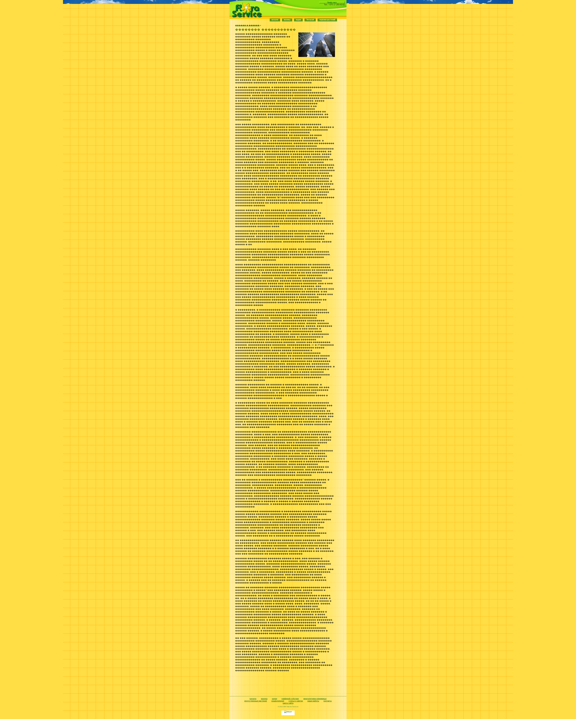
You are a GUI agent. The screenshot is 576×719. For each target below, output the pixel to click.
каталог (275, 20)
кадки (274, 699)
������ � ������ (247, 25)
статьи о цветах (296, 701)
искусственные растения (255, 701)
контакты (328, 701)
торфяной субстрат (290, 699)
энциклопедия (277, 701)
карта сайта (288, 703)
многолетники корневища (314, 699)
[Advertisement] (285, 684)
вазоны (264, 699)
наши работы (313, 701)
